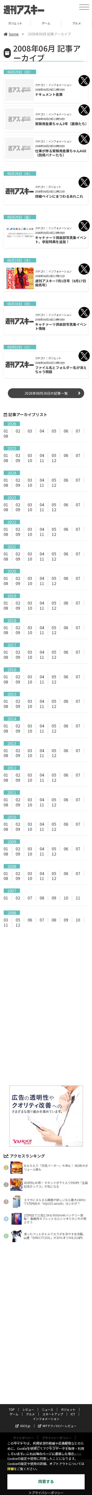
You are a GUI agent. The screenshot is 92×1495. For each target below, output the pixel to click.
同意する (46, 1481)
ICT (73, 1414)
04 (42, 431)
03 (30, 431)
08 (6, 436)
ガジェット (68, 1409)
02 (18, 431)
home (14, 34)
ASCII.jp (25, 1426)
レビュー (28, 1409)
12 (54, 460)
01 (6, 431)
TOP (12, 1409)
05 (54, 431)
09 (18, 460)
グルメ (46, 23)
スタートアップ (77, 23)
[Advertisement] (46, 972)
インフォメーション (46, 1419)
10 (30, 460)
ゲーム (15, 23)
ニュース (47, 1409)
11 (42, 460)
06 (66, 431)
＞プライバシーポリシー (46, 1493)
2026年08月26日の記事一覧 (46, 393)
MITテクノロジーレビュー (60, 1426)
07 (78, 431)
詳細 (10, 1469)
